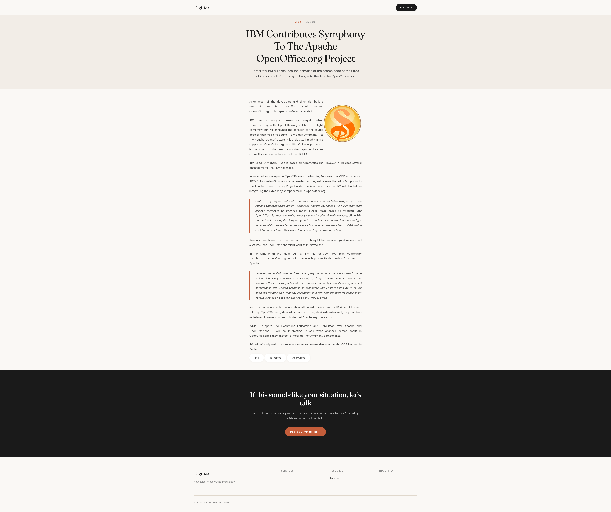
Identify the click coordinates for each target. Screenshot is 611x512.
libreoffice (275, 357)
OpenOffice (298, 357)
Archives (334, 478)
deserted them (260, 106)
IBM (257, 357)
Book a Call (406, 7)
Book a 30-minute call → (305, 431)
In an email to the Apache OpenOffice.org (276, 176)
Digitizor (202, 7)
